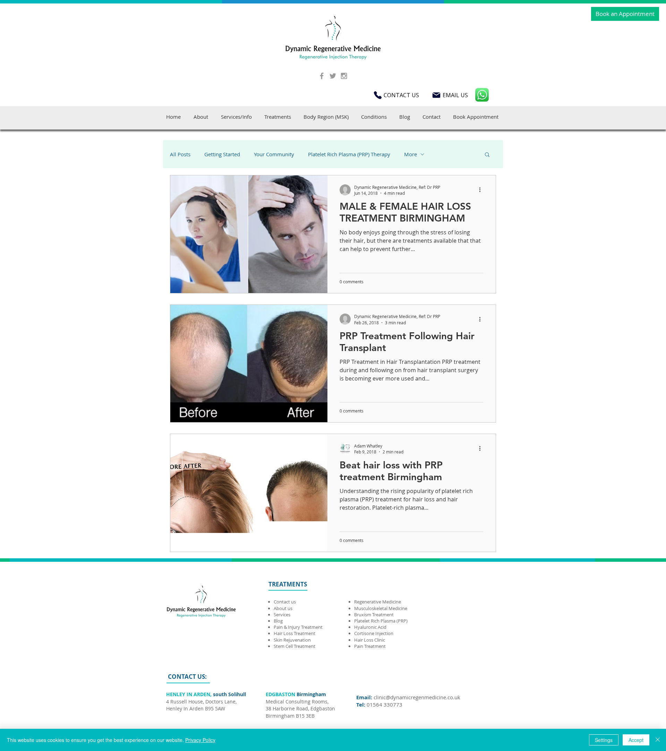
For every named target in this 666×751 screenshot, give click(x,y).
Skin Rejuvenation (292, 640)
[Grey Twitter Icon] (332, 76)
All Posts (180, 154)
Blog (278, 621)
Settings (604, 739)
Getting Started (222, 154)
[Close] (658, 739)
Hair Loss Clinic (369, 640)
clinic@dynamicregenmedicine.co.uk (417, 697)
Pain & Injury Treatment (298, 627)
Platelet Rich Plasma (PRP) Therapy (349, 154)
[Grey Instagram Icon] (344, 76)
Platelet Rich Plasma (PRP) (381, 621)
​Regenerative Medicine (378, 602)
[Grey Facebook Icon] (321, 76)
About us (283, 608)
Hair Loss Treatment (294, 633)
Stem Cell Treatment (294, 646)
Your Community (274, 154)
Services (282, 614)
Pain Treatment (370, 646)
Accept (636, 739)
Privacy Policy (200, 739)
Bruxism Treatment (374, 614)
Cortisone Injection (374, 633)
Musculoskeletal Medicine (380, 608)
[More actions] (482, 190)
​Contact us (285, 602)
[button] (487, 155)
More (410, 154)
